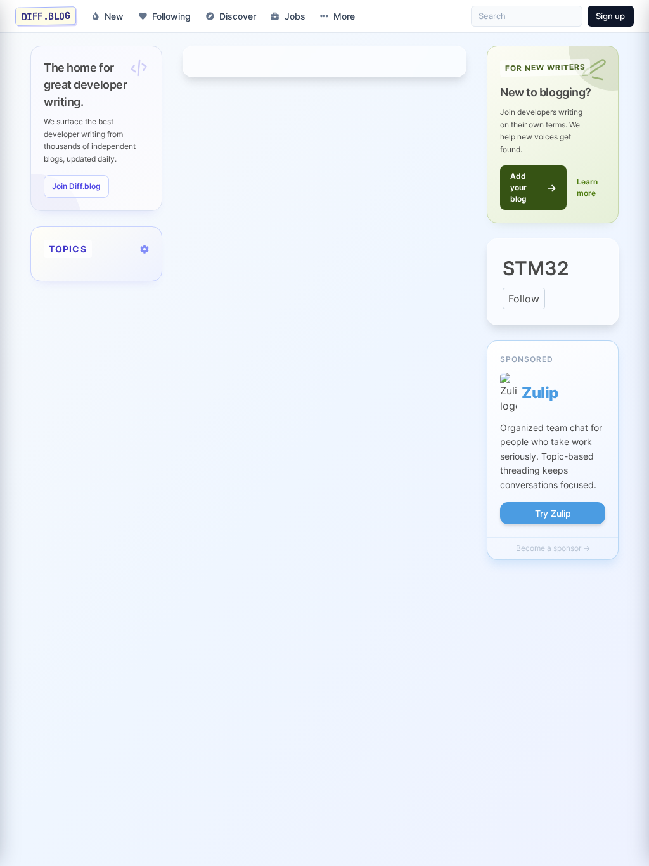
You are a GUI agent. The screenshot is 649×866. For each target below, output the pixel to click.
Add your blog (533, 187)
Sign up (610, 16)
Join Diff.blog (76, 186)
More (344, 16)
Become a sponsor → (553, 548)
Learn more (587, 187)
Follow (523, 298)
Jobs (295, 16)
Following (171, 16)
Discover (237, 16)
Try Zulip (553, 513)
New (114, 16)
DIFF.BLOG (46, 16)
